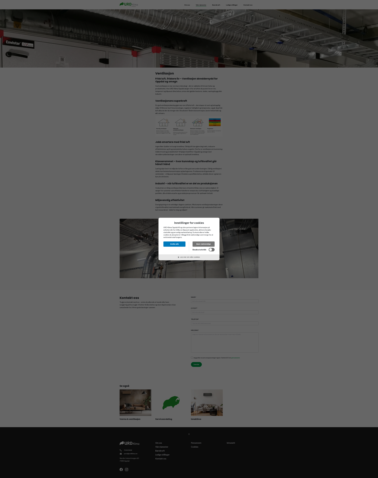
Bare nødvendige (203, 244)
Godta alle (174, 244)
